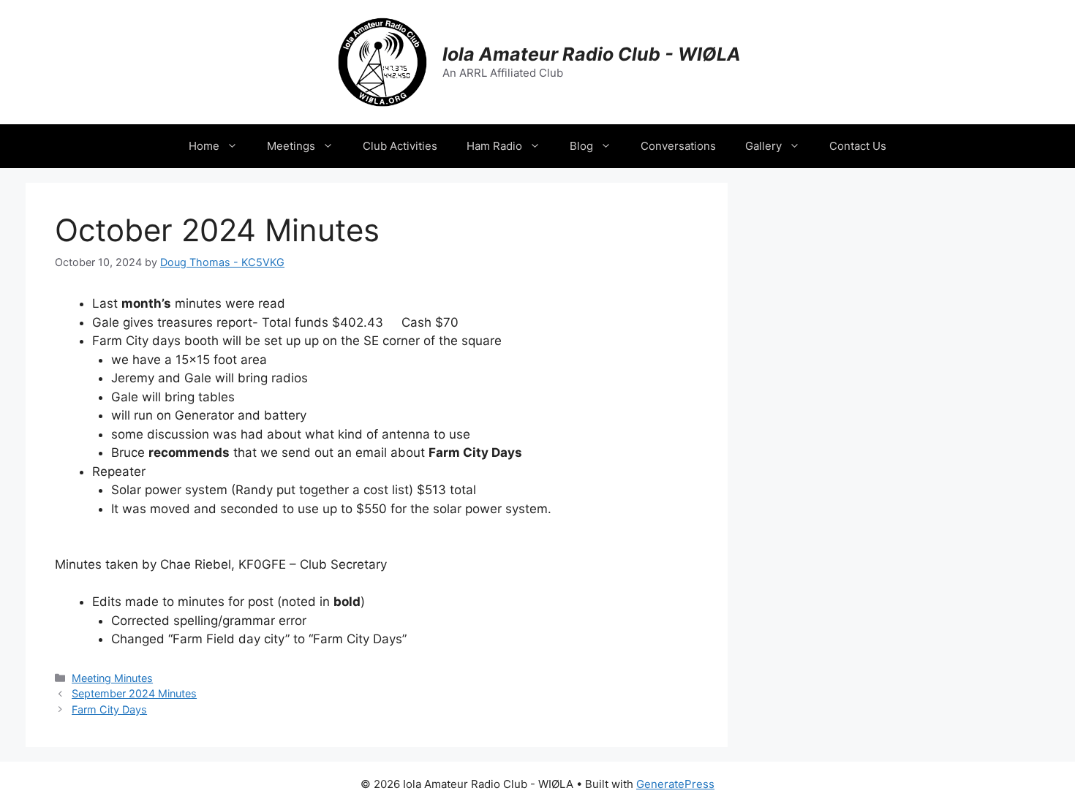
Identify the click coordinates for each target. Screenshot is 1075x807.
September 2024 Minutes (134, 693)
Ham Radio (494, 146)
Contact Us (857, 146)
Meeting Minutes (112, 678)
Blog (581, 146)
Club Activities (400, 146)
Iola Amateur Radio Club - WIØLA (591, 54)
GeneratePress (675, 784)
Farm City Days (109, 709)
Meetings (291, 146)
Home (204, 146)
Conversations (678, 146)
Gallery (763, 146)
